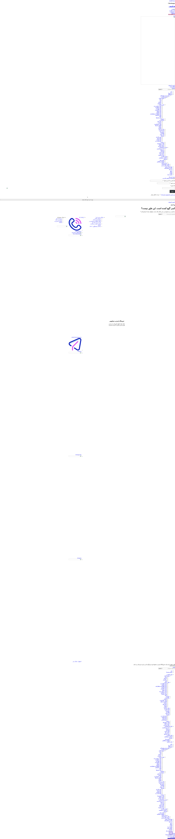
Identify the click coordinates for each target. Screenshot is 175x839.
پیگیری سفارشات (166, 164)
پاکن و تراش (161, 129)
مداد (160, 99)
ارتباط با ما (81, 217)
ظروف (165, 159)
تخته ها (162, 135)
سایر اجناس (164, 163)
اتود (160, 100)
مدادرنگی (159, 121)
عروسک (162, 150)
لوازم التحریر (164, 97)
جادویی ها (162, 153)
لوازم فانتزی (164, 156)
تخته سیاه (159, 138)
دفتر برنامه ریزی (157, 106)
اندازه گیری (161, 130)
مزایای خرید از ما (100, 217)
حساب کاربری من (165, 165)
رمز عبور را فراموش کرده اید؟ (168, 194)
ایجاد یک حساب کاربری (168, 178)
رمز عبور (172, 183)
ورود (172, 191)
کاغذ (160, 116)
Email (60, 222)
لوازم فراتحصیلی (163, 147)
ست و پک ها (161, 155)
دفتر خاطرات (158, 107)
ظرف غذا (162, 160)
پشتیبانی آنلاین (97, 218)
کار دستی (162, 134)
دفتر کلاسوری (158, 110)
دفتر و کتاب (161, 104)
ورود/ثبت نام (59, 218)
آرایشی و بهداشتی (163, 157)
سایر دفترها (158, 117)
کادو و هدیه (161, 152)
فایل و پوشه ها (161, 143)
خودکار (159, 102)
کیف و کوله (161, 144)
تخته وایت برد (158, 141)
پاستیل (159, 122)
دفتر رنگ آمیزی (157, 124)
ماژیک (160, 126)
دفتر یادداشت (158, 115)
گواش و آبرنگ (158, 125)
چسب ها (162, 131)
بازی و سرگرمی (160, 148)
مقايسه (170, 829)
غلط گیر (162, 133)
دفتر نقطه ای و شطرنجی (155, 113)
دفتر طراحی (158, 108)
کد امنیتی (172, 185)
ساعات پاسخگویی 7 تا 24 (95, 226)
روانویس (159, 103)
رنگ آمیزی (161, 120)
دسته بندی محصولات (165, 95)
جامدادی (162, 119)
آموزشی (162, 151)
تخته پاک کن (158, 137)
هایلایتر (159, 128)
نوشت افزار (161, 98)
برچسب (162, 142)
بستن (174, 667)
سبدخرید (59, 220)
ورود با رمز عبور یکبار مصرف (87, 199)
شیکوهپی (172, 6)
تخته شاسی (158, 139)
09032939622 (77, 233)
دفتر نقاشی (158, 112)
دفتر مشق (159, 111)
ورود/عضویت (172, 0)
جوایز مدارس (161, 146)
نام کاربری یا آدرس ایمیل (169, 180)
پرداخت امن (97, 220)
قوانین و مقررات (58, 221)
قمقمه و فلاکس (160, 161)
